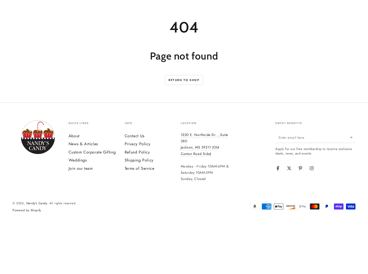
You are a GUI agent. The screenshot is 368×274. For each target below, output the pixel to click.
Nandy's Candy (36, 203)
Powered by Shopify (27, 210)
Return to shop (184, 80)
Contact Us (134, 136)
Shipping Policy (139, 160)
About (74, 136)
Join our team (81, 168)
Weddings (78, 160)
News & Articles (83, 144)
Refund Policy (137, 152)
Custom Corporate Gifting (92, 152)
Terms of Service (139, 168)
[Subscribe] (352, 137)
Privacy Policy (137, 144)
